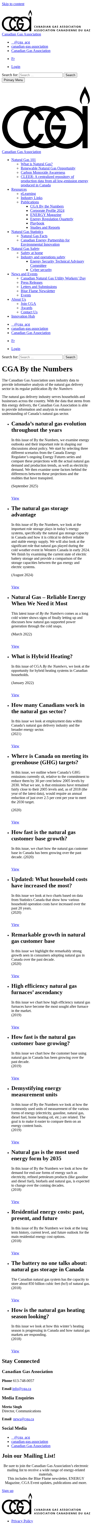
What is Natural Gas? (37, 164)
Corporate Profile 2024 (47, 211)
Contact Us (29, 312)
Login (15, 67)
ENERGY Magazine (45, 215)
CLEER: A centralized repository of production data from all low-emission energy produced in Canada (54, 181)
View (15, 498)
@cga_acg (22, 1437)
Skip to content (13, 4)
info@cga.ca (21, 1389)
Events (26, 295)
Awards (26, 308)
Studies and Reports (45, 227)
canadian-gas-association (29, 1442)
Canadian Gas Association (30, 1446)
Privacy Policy (22, 1521)
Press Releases (31, 282)
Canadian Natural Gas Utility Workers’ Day (53, 278)
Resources (19, 189)
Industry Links (31, 198)
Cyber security (41, 270)
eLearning (28, 194)
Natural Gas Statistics (27, 232)
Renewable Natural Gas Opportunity (48, 168)
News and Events (24, 274)
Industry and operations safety (43, 257)
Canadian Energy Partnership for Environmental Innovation (45, 242)
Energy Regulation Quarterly (51, 219)
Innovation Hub (23, 316)
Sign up (7, 1491)
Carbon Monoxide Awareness (43, 172)
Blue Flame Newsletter (38, 291)
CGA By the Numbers (47, 206)
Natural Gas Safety (25, 249)
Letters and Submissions (39, 287)
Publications (30, 202)
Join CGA (28, 304)
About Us (18, 299)
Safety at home (32, 253)
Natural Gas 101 (23, 160)
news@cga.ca (23, 1419)
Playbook (37, 223)
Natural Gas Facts (34, 236)
